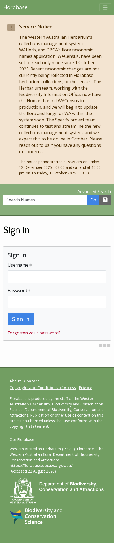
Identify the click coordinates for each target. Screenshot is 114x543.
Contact (31, 380)
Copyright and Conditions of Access (43, 387)
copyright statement (29, 426)
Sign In (20, 319)
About (15, 380)
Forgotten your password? (34, 333)
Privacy (85, 387)
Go (93, 200)
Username (18, 265)
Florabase (15, 7)
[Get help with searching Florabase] (105, 200)
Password (18, 290)
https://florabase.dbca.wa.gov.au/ (41, 465)
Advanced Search (94, 192)
